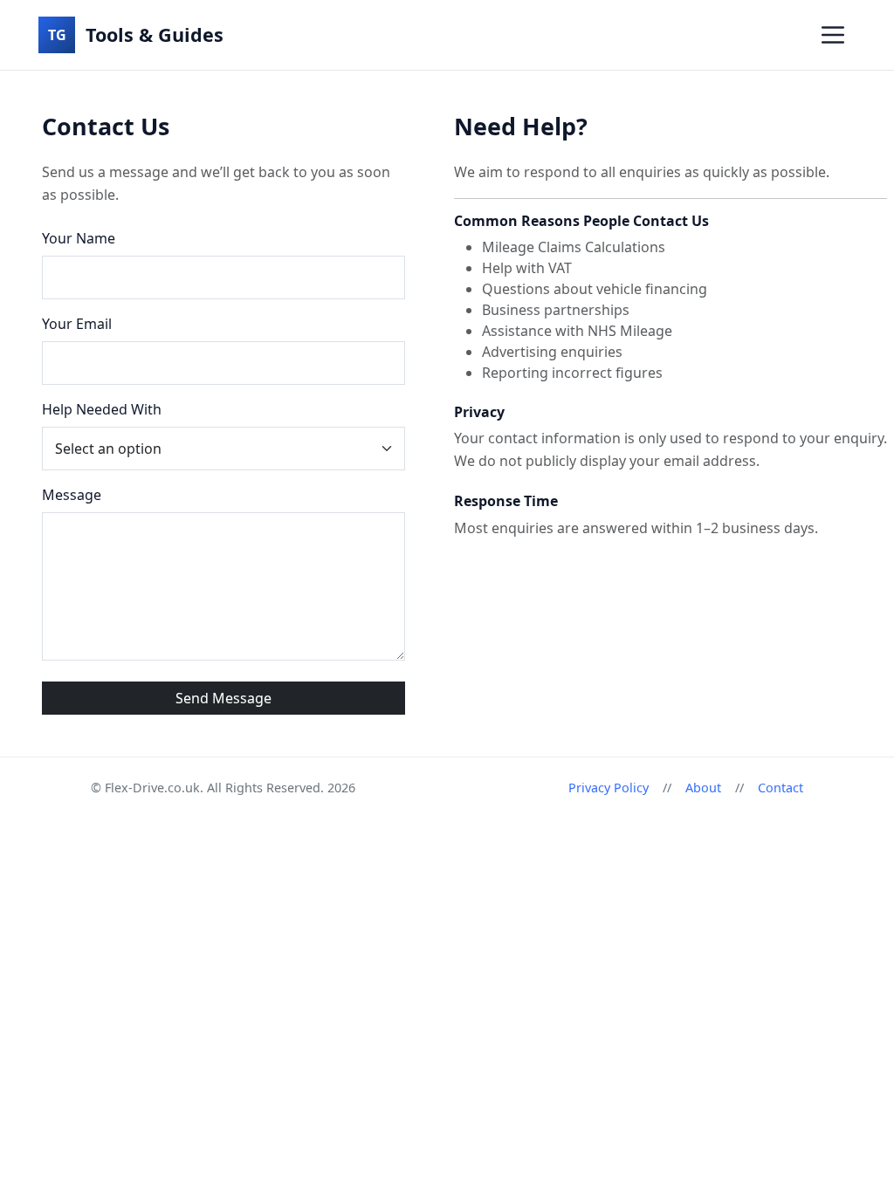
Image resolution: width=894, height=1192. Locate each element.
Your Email (77, 323)
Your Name (78, 238)
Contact (780, 787)
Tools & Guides (136, 34)
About (703, 787)
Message (71, 494)
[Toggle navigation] (833, 35)
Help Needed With (102, 409)
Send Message (223, 698)
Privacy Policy (608, 787)
